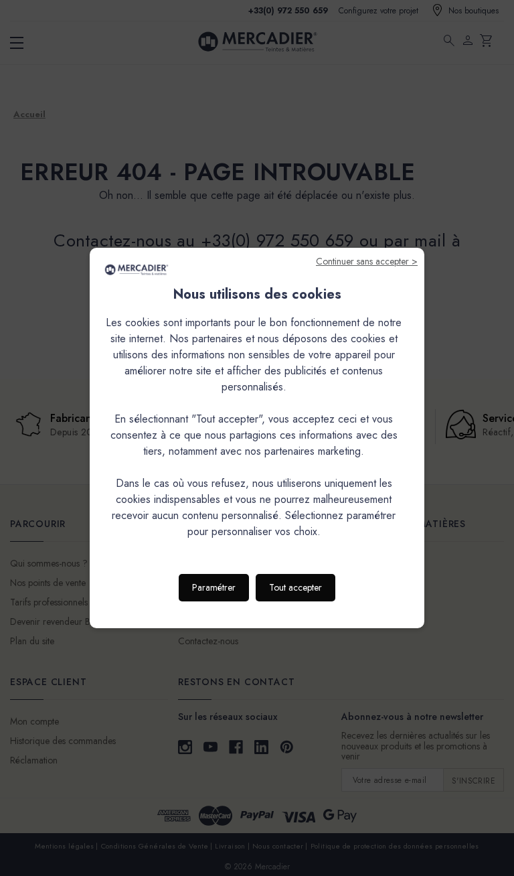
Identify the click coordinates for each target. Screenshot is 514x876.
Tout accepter (295, 587)
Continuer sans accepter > (367, 261)
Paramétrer (214, 587)
